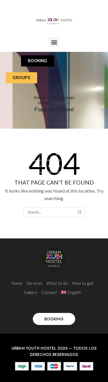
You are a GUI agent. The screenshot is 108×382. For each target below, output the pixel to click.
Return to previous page (54, 97)
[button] (54, 42)
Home (43, 103)
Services (34, 283)
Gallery (30, 292)
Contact (49, 292)
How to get (83, 283)
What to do (57, 283)
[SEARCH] (80, 212)
